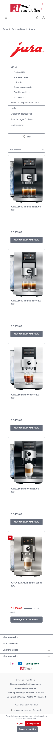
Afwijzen (19, 724)
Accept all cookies (27, 729)
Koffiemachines (21, 77)
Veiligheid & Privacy (16, 697)
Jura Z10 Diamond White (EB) (24, 396)
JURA (14, 67)
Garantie (40, 692)
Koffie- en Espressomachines (25, 102)
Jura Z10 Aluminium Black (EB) (25, 208)
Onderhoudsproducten (23, 87)
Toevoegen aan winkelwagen (27, 240)
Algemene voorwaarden (25, 688)
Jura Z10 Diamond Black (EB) (24, 490)
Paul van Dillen (10, 643)
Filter (28, 137)
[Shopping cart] (48, 16)
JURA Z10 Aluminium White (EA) (26, 584)
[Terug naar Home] (26, 8)
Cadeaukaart (17, 125)
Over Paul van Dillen (25, 680)
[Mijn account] (43, 17)
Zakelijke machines (22, 92)
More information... (30, 719)
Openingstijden (10, 650)
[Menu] (6, 17)
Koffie (13, 108)
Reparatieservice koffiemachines (25, 684)
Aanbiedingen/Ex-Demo (22, 119)
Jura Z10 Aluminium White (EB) (25, 302)
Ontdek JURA (19, 72)
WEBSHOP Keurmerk (36, 697)
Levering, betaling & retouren (20, 692)
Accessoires (19, 97)
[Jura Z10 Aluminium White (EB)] (26, 274)
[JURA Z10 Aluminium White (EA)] (26, 556)
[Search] (37, 17)
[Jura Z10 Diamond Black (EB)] (26, 462)
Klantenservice (10, 656)
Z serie (19, 82)
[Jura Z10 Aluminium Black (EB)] (26, 180)
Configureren (33, 724)
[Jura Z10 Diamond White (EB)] (26, 368)
